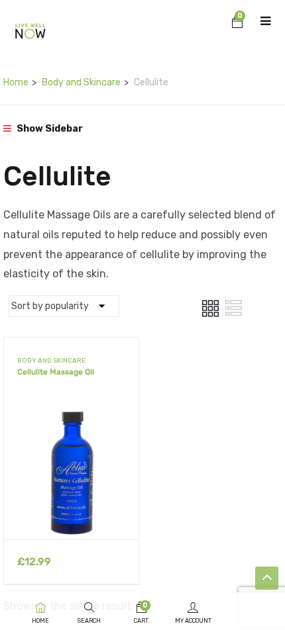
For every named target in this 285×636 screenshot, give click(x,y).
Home (15, 82)
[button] (237, 24)
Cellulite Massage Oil (55, 372)
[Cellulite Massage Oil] (71, 414)
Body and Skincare (81, 82)
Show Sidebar (49, 128)
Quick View (71, 506)
